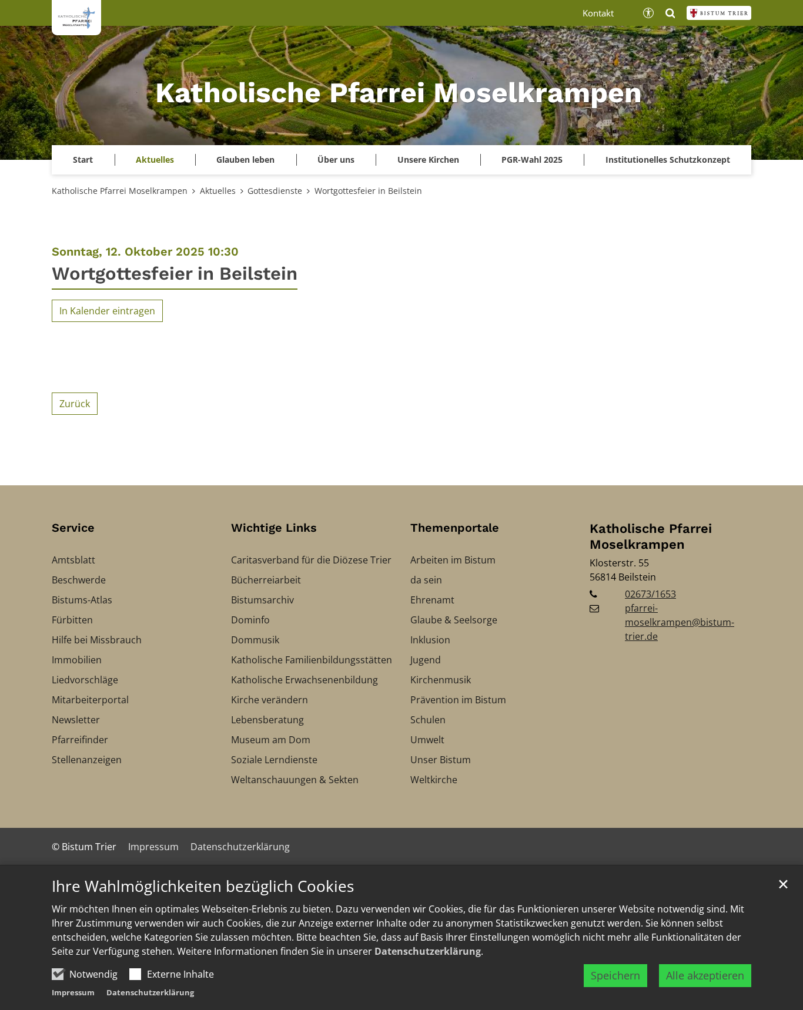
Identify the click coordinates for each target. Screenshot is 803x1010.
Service (73, 528)
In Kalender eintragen (107, 310)
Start (83, 159)
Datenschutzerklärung (427, 951)
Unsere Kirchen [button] (428, 159)
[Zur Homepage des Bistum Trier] (719, 13)
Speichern (615, 975)
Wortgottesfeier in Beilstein (368, 190)
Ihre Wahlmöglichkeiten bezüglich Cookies (203, 886)
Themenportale (454, 528)
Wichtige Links (274, 528)
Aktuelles (218, 190)
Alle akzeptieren (705, 975)
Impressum (73, 992)
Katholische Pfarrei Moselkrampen (120, 190)
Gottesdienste (274, 190)
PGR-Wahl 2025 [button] (532, 159)
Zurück (74, 403)
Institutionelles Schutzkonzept (667, 159)
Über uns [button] (335, 159)
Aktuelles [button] (155, 159)
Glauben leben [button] (245, 159)
